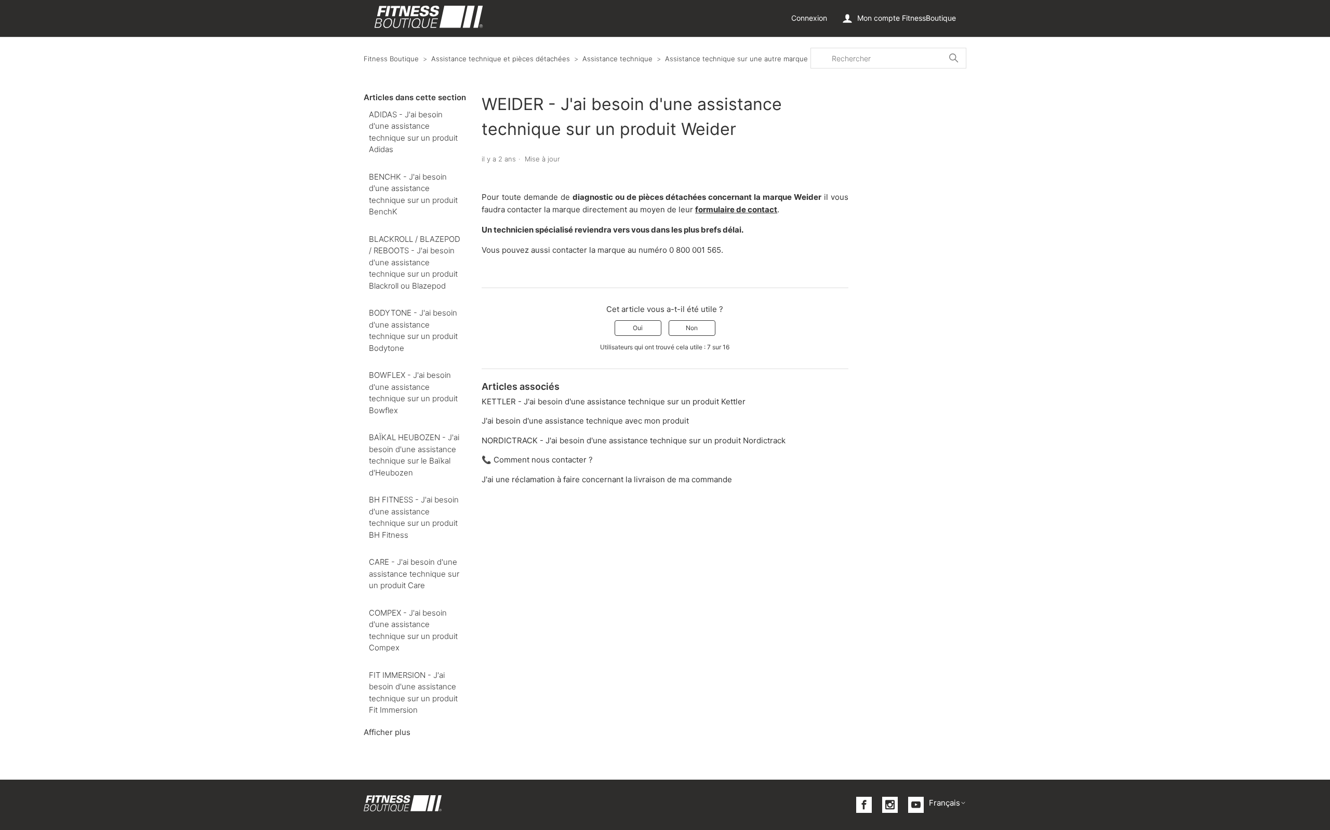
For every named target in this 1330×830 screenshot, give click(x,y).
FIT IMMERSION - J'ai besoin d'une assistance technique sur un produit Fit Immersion (413, 692)
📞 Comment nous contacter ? (537, 460)
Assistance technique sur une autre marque (736, 59)
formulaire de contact (736, 209)
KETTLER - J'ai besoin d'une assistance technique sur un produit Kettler (614, 401)
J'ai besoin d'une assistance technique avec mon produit (585, 421)
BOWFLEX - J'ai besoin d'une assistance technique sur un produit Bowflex (413, 392)
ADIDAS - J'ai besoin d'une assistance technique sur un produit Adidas (413, 132)
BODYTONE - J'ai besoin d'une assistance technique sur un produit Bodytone (413, 330)
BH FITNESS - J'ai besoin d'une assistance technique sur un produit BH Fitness (414, 517)
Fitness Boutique (391, 59)
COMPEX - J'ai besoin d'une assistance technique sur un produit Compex (413, 630)
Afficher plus (387, 732)
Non (692, 328)
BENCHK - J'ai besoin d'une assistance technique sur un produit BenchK (413, 194)
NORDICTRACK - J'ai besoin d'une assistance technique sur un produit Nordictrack (634, 440)
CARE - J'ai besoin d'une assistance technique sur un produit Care (414, 573)
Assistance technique (617, 59)
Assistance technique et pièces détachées (500, 59)
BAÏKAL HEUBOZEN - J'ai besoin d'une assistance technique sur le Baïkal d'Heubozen (414, 455)
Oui (638, 328)
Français (944, 802)
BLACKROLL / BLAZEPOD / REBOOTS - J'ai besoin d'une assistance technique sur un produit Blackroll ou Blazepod (414, 262)
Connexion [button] (809, 17)
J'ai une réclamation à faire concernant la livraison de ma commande (607, 479)
